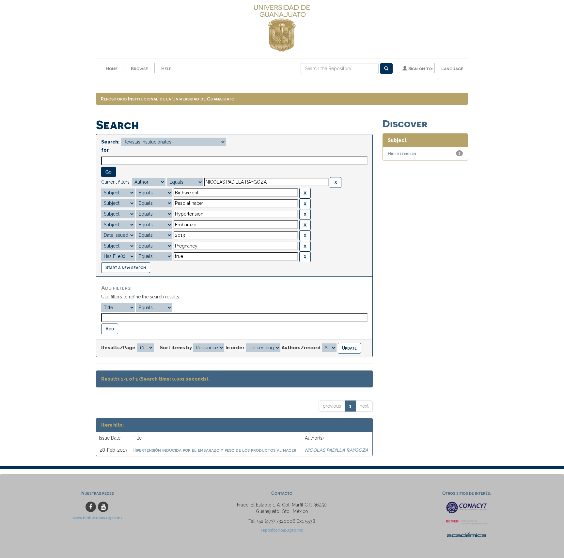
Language (452, 68)
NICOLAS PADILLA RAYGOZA (336, 450)
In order (235, 347)
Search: (110, 141)
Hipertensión (402, 153)
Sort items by (176, 347)
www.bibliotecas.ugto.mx (97, 517)
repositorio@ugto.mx (282, 530)
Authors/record (301, 347)
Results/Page (118, 347)
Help (166, 68)
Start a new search (125, 267)
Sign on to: (420, 68)
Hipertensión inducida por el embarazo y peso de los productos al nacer (214, 450)
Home (112, 68)
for (105, 150)
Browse (139, 68)
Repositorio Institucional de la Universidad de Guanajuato (167, 98)
